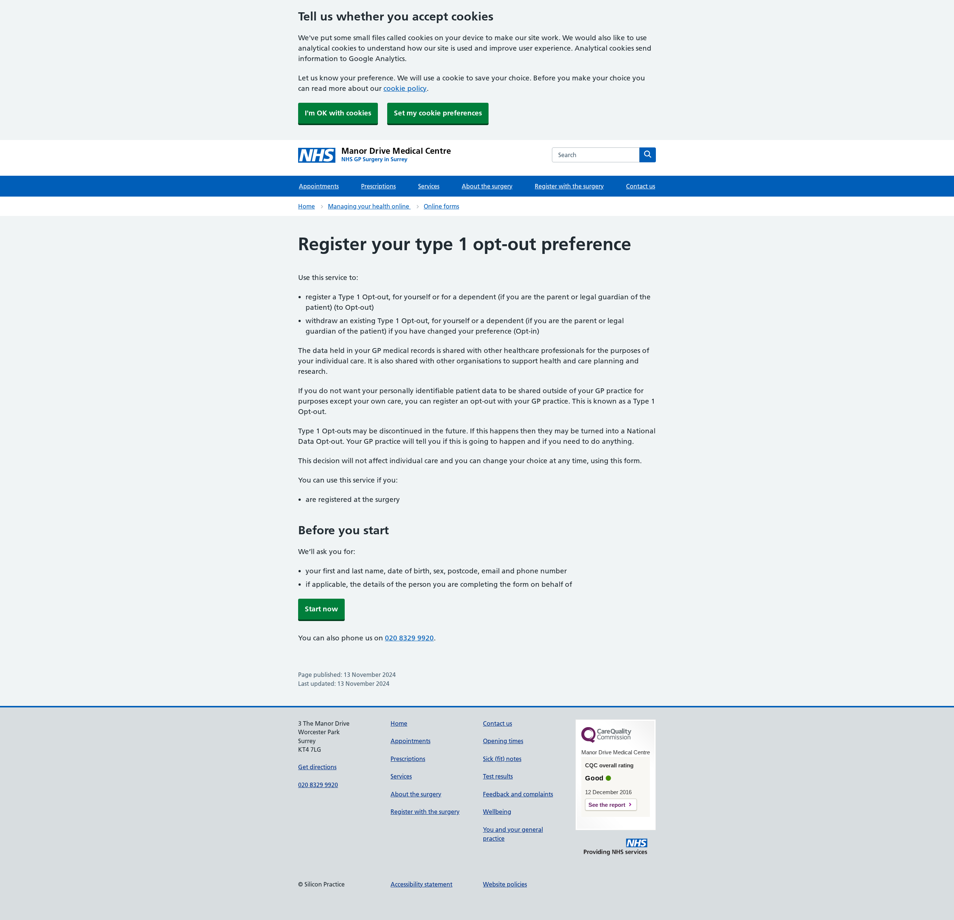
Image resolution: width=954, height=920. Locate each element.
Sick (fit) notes (502, 759)
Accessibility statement (421, 884)
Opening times (503, 741)
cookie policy (405, 88)
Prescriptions (378, 186)
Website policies (505, 884)
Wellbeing (497, 811)
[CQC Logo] (606, 741)
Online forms (441, 206)
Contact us (640, 186)
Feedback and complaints (518, 794)
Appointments (319, 186)
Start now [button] (321, 609)
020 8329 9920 (409, 638)
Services (428, 186)
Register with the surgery (569, 186)
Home (306, 206)
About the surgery (487, 186)
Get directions (317, 767)
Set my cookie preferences (438, 113)
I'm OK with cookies (338, 113)
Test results (498, 776)
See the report (606, 805)
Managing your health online (369, 206)
